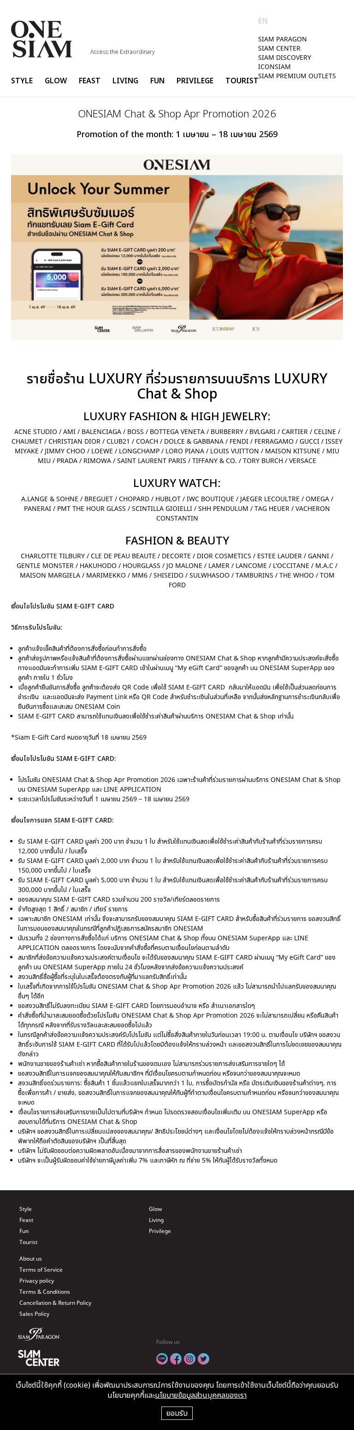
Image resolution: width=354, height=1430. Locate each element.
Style (22, 80)
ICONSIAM (274, 66)
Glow (56, 80)
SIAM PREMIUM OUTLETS (297, 75)
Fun (157, 80)
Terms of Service (41, 1270)
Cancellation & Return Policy (55, 1303)
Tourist (242, 80)
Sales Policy (34, 1314)
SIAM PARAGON (282, 39)
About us (30, 1258)
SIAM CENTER (279, 48)
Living (125, 80)
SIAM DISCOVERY (284, 57)
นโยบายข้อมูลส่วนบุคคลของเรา (201, 1395)
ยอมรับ (177, 1413)
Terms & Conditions (44, 1292)
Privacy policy (36, 1281)
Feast (89, 80)
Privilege (195, 80)
